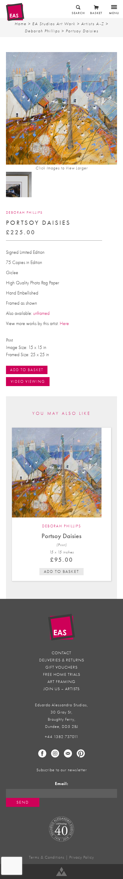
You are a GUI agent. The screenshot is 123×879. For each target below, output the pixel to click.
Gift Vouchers (61, 667)
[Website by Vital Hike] (61, 871)
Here (64, 323)
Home (21, 23)
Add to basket (61, 571)
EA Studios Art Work (54, 23)
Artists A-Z (92, 23)
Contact (61, 652)
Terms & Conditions (46, 857)
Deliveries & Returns (61, 660)
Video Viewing (28, 381)
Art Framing (61, 681)
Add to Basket (26, 370)
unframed (41, 313)
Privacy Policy (81, 857)
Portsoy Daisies (61, 536)
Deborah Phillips (42, 31)
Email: (61, 783)
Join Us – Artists (62, 688)
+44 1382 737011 (62, 736)
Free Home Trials (61, 674)
